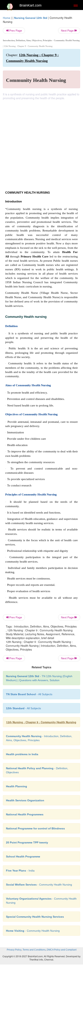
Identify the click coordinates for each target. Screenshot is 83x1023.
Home (6, 17)
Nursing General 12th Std (30, 17)
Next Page (68, 30)
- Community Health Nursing (39, 884)
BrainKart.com (30, 5)
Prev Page (15, 30)
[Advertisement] (41, 143)
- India (20, 870)
